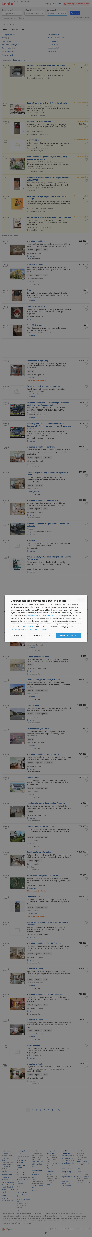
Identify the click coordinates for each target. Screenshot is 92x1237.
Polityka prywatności (40, 629)
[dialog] (46, 618)
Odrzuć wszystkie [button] (41, 635)
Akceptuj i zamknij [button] (68, 635)
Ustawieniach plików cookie (21, 629)
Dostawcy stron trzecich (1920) (40, 615)
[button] (16, 635)
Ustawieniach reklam (27, 626)
